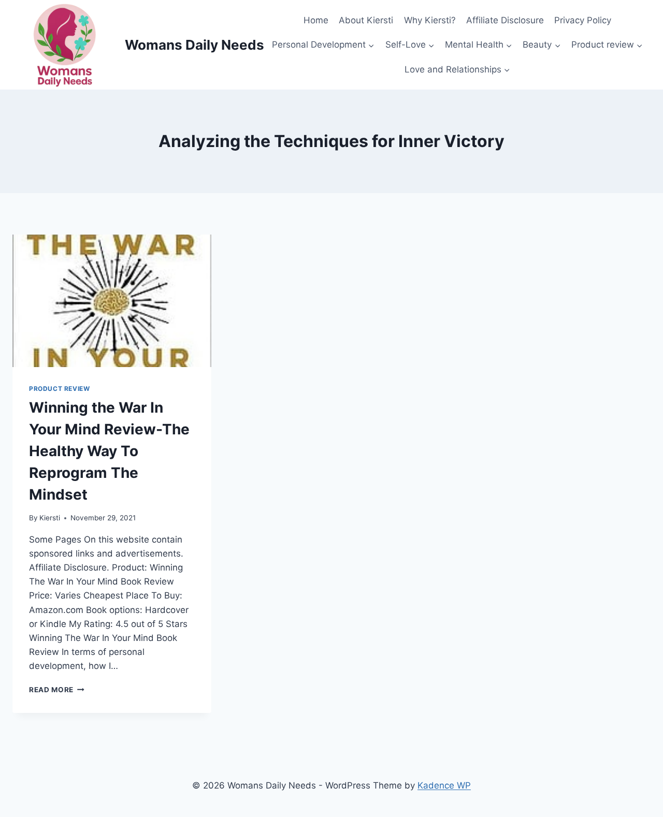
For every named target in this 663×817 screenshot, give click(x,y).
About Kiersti (366, 20)
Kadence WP (444, 785)
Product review (59, 388)
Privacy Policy (582, 20)
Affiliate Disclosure (505, 20)
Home (316, 20)
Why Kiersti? (430, 20)
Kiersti (49, 518)
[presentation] (111, 301)
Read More (56, 689)
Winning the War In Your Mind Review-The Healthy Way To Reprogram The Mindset (109, 451)
